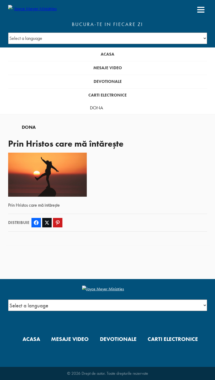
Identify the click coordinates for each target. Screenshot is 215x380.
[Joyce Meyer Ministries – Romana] (33, 9)
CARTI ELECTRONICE (107, 95)
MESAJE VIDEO (107, 68)
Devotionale (108, 81)
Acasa (107, 54)
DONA (96, 108)
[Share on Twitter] (47, 222)
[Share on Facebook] (36, 222)
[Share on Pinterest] (57, 222)
